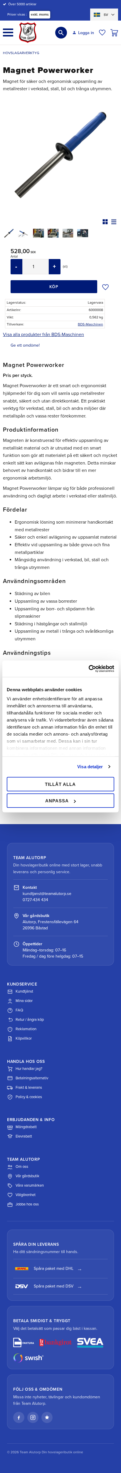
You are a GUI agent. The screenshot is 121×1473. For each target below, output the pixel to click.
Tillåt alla (60, 783)
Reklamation (26, 1029)
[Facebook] (18, 1417)
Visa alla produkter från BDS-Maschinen (43, 335)
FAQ (19, 1010)
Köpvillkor (24, 1038)
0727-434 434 (35, 899)
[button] (8, 32)
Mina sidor (24, 1000)
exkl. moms (40, 14)
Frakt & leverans (29, 1087)
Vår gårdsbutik (27, 1176)
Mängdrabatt (26, 1127)
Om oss (22, 1166)
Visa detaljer (90, 766)
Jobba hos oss (27, 1204)
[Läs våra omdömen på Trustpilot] (47, 1417)
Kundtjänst (24, 991)
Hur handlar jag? (29, 1068)
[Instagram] (32, 1417)
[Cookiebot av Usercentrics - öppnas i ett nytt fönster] (88, 669)
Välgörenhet (26, 1195)
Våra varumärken (30, 1185)
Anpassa (57, 800)
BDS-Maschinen (90, 324)
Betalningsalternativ (32, 1078)
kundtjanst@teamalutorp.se (47, 893)
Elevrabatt (24, 1136)
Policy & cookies (29, 1097)
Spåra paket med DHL (53, 1268)
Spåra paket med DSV (53, 1286)
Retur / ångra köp (30, 1019)
